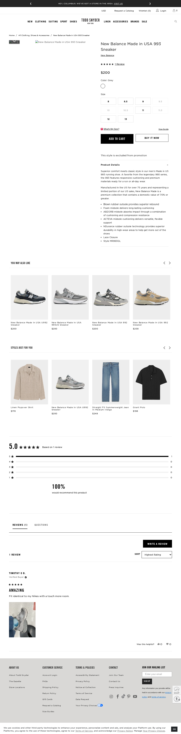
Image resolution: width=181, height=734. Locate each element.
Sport (63, 21)
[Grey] (103, 86)
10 (108, 110)
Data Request (82, 699)
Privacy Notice (125, 730)
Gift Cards (47, 699)
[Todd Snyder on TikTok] (123, 696)
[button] (134, 64)
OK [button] (174, 729)
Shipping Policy (50, 687)
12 (108, 119)
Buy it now (152, 137)
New (30, 21)
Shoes (73, 21)
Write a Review (159, 545)
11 (143, 110)
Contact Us (114, 681)
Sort (137, 554)
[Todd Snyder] (90, 21)
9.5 (160, 101)
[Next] (169, 263)
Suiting (53, 21)
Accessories (120, 21)
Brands (135, 21)
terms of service (158, 697)
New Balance (107, 55)
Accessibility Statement (87, 675)
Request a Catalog (124, 10)
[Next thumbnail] (14, 41)
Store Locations (17, 687)
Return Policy (49, 693)
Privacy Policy (83, 681)
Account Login (49, 675)
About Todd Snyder (19, 675)
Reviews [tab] (20, 526)
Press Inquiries (116, 687)
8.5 (125, 101)
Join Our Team (116, 675)
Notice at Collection (86, 687)
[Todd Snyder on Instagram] (111, 696)
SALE (144, 21)
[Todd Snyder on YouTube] (135, 696)
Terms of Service (84, 730)
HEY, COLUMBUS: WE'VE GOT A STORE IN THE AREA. (90, 3)
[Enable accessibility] (177, 699)
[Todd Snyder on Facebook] (118, 696)
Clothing (40, 21)
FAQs (45, 681)
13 (126, 119)
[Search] (175, 22)
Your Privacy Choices (154, 730)
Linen (107, 21)
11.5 (160, 110)
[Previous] (164, 263)
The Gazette (15, 681)
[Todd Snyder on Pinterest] (129, 696)
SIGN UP (147, 681)
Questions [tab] (41, 526)
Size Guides (48, 711)
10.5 (125, 110)
